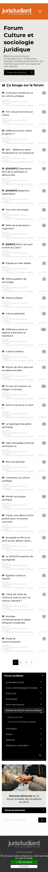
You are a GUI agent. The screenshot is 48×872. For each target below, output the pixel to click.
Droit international (15, 704)
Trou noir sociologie (17, 209)
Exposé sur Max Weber (18, 263)
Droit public (11, 699)
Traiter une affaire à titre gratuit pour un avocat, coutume (17, 518)
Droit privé (11, 693)
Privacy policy (24, 869)
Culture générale (15, 313)
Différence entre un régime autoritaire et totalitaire (15, 332)
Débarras (10, 740)
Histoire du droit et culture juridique (14, 102)
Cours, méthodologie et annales (21, 688)
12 (44, 386)
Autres (9, 734)
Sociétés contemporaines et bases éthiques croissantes (16, 619)
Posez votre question (17, 72)
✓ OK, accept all (24, 862)
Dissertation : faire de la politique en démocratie (17, 171)
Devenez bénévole (15, 810)
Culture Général (14, 351)
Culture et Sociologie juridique (19, 105)
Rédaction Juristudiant (17, 745)
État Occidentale (15, 461)
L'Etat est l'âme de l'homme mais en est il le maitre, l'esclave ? (16, 597)
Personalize (24, 866)
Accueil (5, 100)
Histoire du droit (15, 717)
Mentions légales (24, 852)
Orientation (11, 729)
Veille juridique (14, 298)
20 (44, 329)
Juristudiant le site (15, 682)
